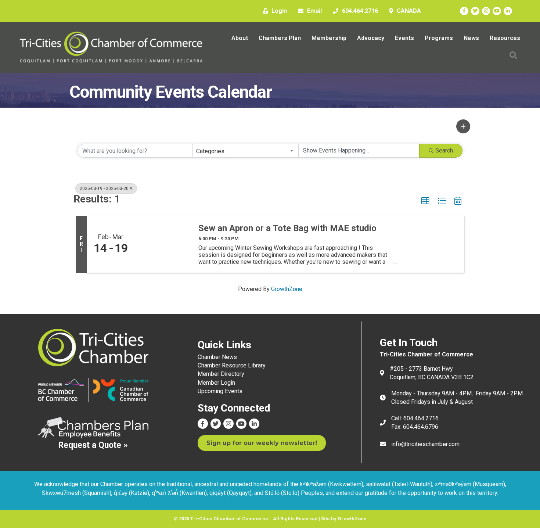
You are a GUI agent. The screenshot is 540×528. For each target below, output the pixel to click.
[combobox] (246, 151)
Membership (329, 38)
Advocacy (370, 38)
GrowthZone (286, 288)
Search (444, 150)
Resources (505, 38)
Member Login (216, 382)
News (471, 38)
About (239, 38)
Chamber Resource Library (232, 365)
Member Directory (221, 373)
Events (404, 38)
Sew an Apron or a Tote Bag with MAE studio (287, 228)
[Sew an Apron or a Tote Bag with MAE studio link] (162, 244)
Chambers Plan (280, 38)
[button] (463, 126)
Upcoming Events (220, 391)
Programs (439, 38)
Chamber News (217, 356)
